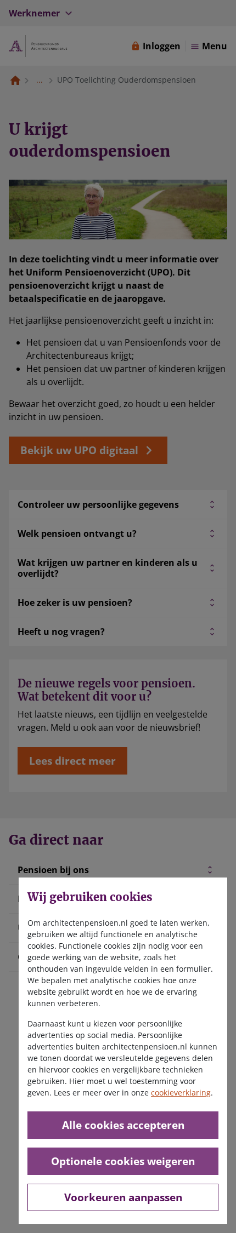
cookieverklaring (181, 1092)
